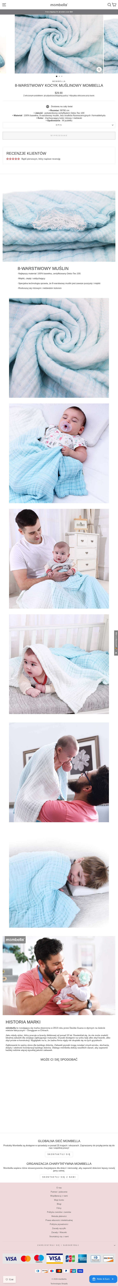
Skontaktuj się (59, 1154)
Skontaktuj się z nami (59, 1177)
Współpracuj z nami (59, 1196)
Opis (59, 125)
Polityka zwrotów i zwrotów (59, 1212)
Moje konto (59, 1200)
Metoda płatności (59, 1216)
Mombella (59, 81)
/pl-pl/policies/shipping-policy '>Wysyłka (60, 96)
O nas (59, 1188)
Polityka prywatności (59, 1224)
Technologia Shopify (59, 1284)
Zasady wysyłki (59, 1228)
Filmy (59, 1208)
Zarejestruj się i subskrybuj (58, 1245)
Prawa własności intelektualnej (59, 1220)
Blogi (59, 1204)
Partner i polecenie (59, 1192)
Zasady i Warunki (59, 1232)
